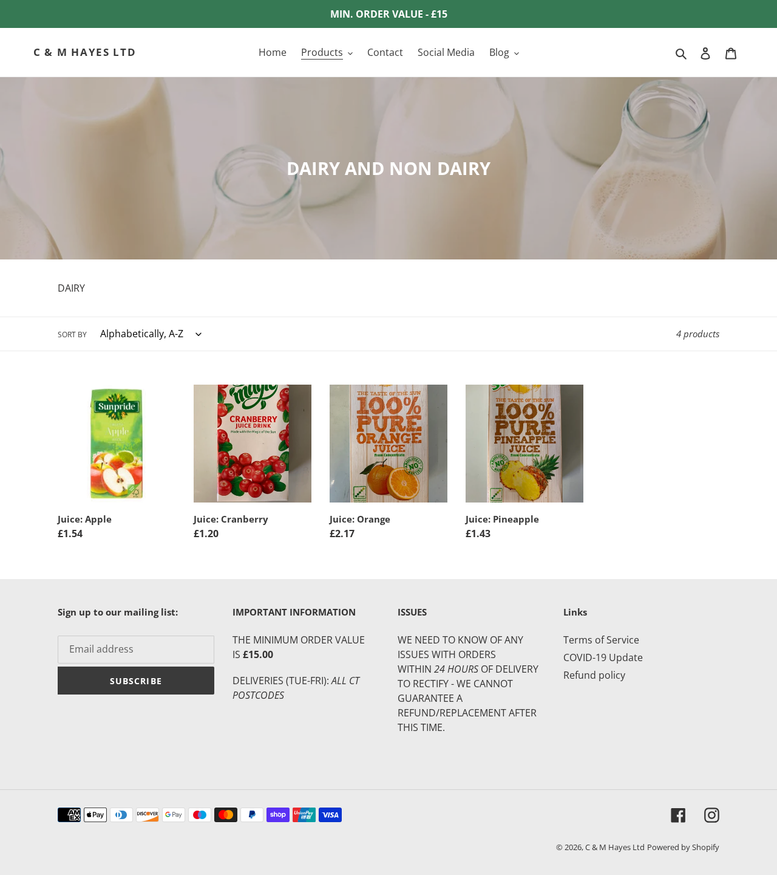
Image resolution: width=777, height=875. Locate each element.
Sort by (72, 334)
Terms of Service (601, 640)
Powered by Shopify (683, 847)
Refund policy (594, 675)
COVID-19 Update (603, 657)
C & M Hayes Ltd (85, 52)
